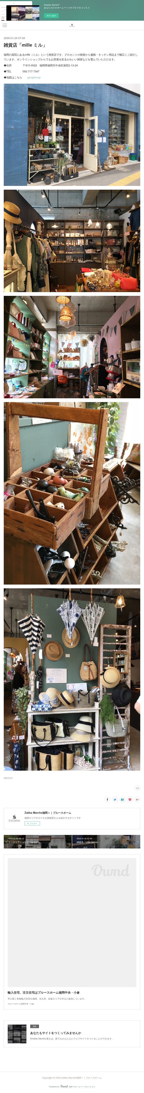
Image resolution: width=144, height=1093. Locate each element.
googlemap (34, 77)
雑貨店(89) (8, 778)
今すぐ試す (51, 15)
